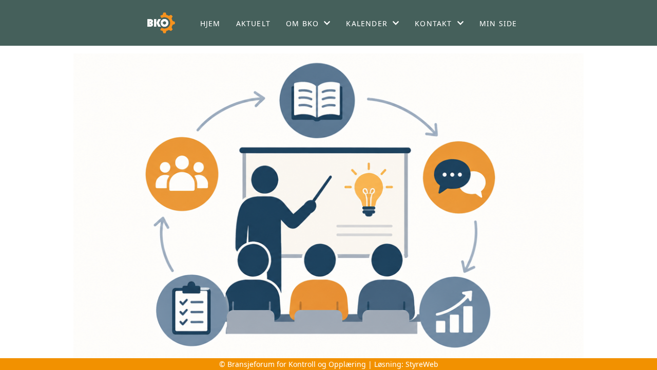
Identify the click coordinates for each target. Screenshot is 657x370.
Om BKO (302, 23)
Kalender (367, 23)
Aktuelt (253, 23)
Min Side (498, 23)
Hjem (210, 23)
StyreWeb (421, 364)
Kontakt (433, 23)
